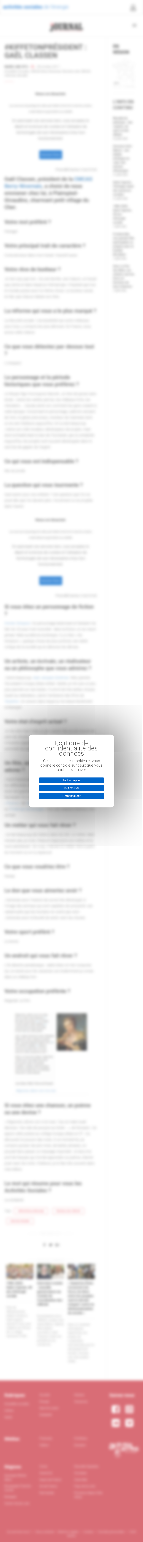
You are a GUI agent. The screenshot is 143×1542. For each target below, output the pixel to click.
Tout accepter (71, 780)
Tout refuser (71, 788)
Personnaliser (71, 796)
